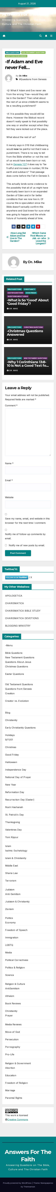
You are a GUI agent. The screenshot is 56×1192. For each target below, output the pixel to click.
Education (10, 1075)
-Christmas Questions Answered (25, 333)
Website (9, 497)
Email (9, 480)
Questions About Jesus (18, 296)
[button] (40, 35)
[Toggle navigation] (51, 36)
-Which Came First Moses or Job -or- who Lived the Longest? (38, 238)
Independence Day (15, 769)
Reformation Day (14, 792)
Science (9, 975)
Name (9, 463)
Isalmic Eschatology (16, 850)
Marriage (10, 1090)
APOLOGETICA (13, 595)
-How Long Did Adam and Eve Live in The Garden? (18, 237)
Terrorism (10, 880)
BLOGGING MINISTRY (17, 625)
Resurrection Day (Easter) (19, 799)
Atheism (9, 996)
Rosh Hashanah (14, 807)
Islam (8, 846)
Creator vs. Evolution (17, 700)
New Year (10, 784)
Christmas (10, 747)
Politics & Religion (15, 967)
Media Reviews (13, 1024)
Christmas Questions (33, 327)
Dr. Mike (23, 75)
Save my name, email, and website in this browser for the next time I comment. (27, 520)
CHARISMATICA (14, 603)
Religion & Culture (15, 984)
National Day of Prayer (18, 777)
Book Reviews (13, 1003)
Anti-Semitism (13, 894)
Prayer (9, 1015)
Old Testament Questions (33, 52)
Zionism (9, 909)
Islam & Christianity (15, 858)
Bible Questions (12, 52)
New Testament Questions (35, 358)
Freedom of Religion (16, 1082)
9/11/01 (9, 739)
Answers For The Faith (25, 14)
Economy (10, 922)
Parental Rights (13, 1097)
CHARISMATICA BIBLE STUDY (22, 610)
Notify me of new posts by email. (27, 545)
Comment (11, 405)
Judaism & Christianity (17, 901)
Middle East (11, 865)
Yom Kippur (11, 837)
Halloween (11, 762)
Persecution (12, 1039)
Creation (10, 693)
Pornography (12, 1047)
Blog (7, 712)
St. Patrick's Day (14, 814)
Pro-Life (9, 1054)
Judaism (9, 889)
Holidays (10, 735)
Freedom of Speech (16, 930)
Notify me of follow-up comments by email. (25, 536)
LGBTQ (9, 945)
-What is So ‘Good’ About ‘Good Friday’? (28, 302)
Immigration (11, 937)
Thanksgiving (12, 822)
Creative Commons (17, 1119)
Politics (9, 918)
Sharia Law (11, 873)
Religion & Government (18, 1063)
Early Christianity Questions (20, 727)
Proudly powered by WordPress (17, 1183)
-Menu (9, 645)
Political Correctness (16, 960)
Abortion (10, 1067)
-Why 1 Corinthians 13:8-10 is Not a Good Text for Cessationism (27, 365)
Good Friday (31, 293)
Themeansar (29, 1186)
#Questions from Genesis (33, 79)
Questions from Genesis (16, 56)
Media (8, 952)
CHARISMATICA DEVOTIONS (22, 618)
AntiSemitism (12, 988)
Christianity (29, 289)
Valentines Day (13, 829)
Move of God (12, 1032)
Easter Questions (15, 293)
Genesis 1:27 (20, 164)
